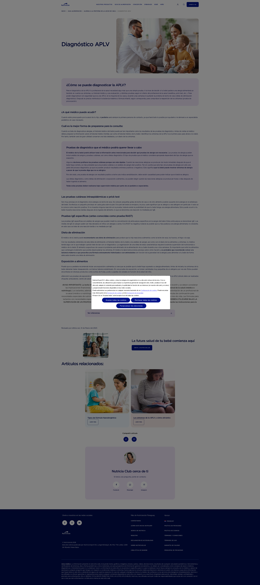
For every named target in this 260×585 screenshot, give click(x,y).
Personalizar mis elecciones (131, 306)
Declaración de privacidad (135, 293)
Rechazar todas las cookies (146, 300)
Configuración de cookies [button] (149, 290)
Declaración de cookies (114, 293)
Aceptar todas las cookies (116, 300)
